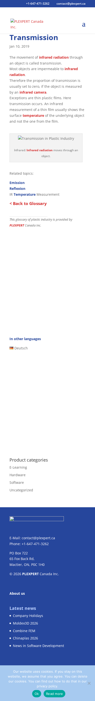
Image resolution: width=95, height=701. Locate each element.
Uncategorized (21, 490)
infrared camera (32, 92)
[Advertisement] (47, 278)
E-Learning (18, 467)
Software (17, 482)
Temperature (25, 194)
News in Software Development (38, 645)
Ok (37, 694)
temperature (33, 115)
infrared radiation (54, 57)
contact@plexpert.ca (38, 538)
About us (17, 593)
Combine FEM (24, 630)
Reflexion (17, 188)
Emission (17, 182)
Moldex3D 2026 (25, 623)
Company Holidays (28, 615)
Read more (54, 694)
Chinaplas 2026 (25, 638)
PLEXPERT (17, 225)
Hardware (18, 475)
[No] (88, 683)
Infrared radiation (40, 150)
